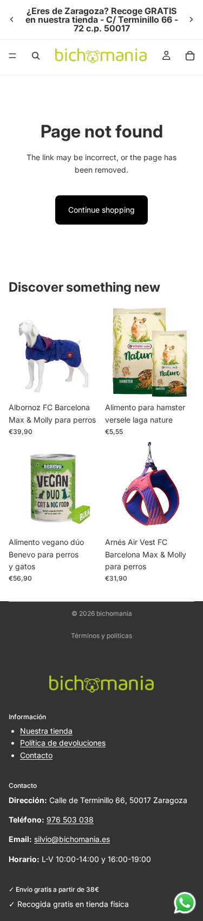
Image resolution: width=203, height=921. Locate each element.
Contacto (36, 755)
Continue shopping (101, 209)
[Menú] (12, 55)
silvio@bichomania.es (72, 839)
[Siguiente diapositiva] (191, 19)
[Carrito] (190, 56)
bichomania (114, 613)
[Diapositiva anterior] (12, 19)
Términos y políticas (101, 635)
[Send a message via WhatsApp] (185, 903)
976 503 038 (70, 819)
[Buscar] (36, 56)
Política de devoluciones (63, 742)
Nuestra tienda (46, 730)
